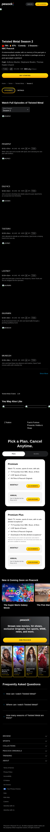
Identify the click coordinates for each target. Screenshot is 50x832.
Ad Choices (7, 784)
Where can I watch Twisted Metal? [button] (22, 704)
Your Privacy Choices (14, 788)
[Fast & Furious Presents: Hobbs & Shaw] (36, 412)
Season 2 (30, 83)
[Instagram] (23, 817)
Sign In (30, 4)
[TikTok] (11, 817)
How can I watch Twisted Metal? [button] (21, 694)
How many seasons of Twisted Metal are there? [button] (25, 716)
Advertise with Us (9, 805)
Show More (44, 373)
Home (4, 83)
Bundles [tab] (36, 454)
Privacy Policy (7, 772)
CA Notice (6, 780)
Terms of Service (8, 767)
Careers (6, 801)
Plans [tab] (13, 454)
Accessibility (7, 776)
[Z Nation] (13, 412)
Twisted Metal (19, 83)
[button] (18, 592)
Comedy (21, 46)
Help (5, 793)
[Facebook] (5, 817)
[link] (13, 386)
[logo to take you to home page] (7, 4)
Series (10, 83)
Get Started (42, 4)
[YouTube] (17, 817)
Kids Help (6, 797)
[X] (29, 817)
